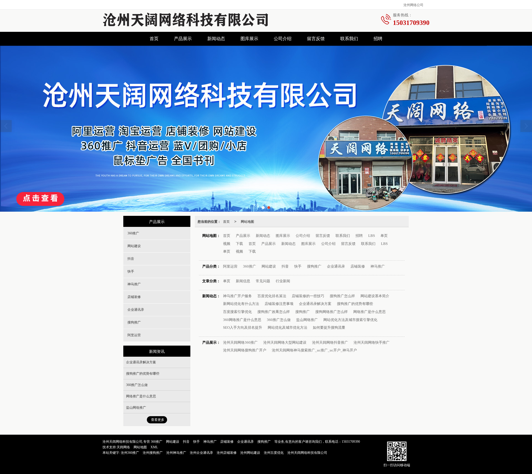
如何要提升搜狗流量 (329, 327)
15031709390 (351, 442)
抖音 (285, 266)
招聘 (378, 38)
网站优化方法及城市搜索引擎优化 (350, 320)
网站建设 (269, 266)
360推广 (249, 266)
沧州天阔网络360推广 (240, 342)
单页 (384, 236)
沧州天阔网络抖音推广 (330, 342)
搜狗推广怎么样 (342, 296)
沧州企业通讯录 (201, 453)
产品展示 (183, 38)
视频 (226, 244)
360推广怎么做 (279, 320)
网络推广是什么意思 (369, 312)
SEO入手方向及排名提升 (242, 327)
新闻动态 (216, 38)
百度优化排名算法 (271, 296)
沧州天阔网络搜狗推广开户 (244, 350)
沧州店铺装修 (227, 453)
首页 (154, 38)
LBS (371, 236)
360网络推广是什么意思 (242, 320)
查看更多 (157, 420)
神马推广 (377, 266)
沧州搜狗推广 (153, 453)
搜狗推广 (314, 266)
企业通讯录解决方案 (315, 304)
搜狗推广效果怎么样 (273, 312)
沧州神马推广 (176, 453)
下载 (239, 244)
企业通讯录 (336, 266)
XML (154, 447)
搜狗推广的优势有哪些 (355, 304)
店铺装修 (358, 266)
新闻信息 (243, 281)
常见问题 (263, 281)
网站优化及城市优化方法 (287, 327)
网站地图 (247, 221)
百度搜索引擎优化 (237, 312)
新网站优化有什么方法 (241, 304)
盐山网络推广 (307, 320)
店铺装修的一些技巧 (308, 296)
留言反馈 (316, 38)
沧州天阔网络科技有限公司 (307, 453)
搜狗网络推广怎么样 (331, 312)
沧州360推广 (130, 453)
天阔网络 (123, 447)
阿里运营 (230, 266)
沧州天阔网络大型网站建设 (284, 342)
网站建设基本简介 (374, 296)
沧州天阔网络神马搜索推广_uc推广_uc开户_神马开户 (314, 350)
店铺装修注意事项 (279, 304)
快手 (297, 266)
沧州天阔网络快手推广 (372, 342)
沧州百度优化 (274, 453)
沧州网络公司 (413, 4)
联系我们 (349, 38)
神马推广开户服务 (237, 296)
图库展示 (249, 38)
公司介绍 (282, 38)
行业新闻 (283, 281)
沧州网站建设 (250, 453)
